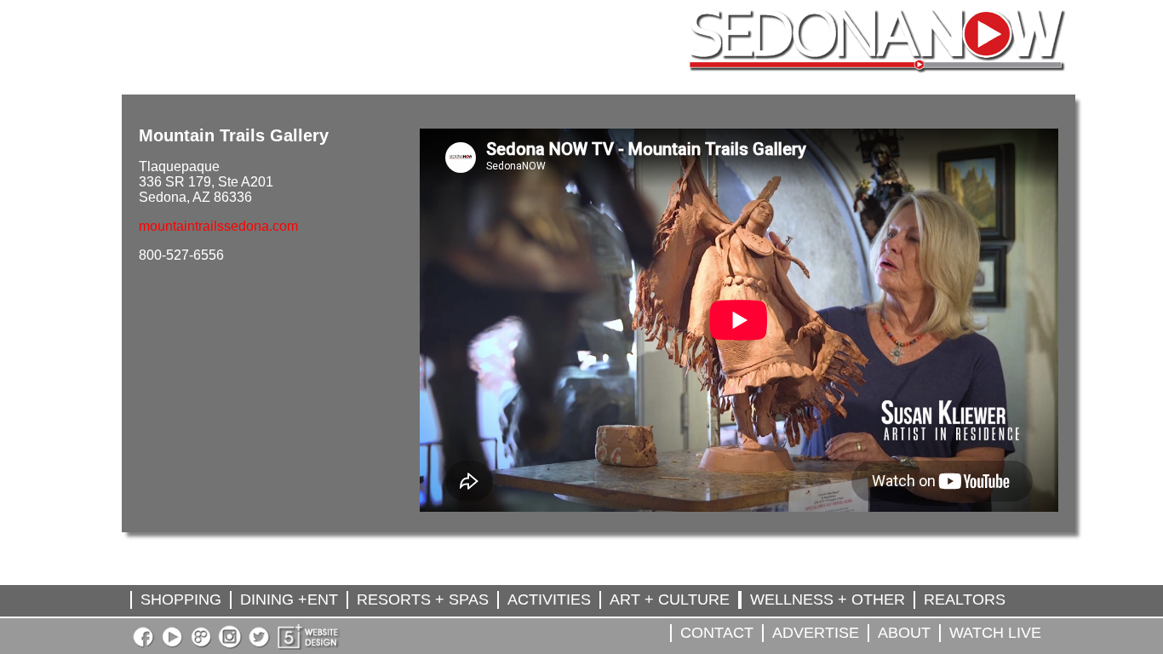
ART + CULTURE (670, 599)
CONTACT (716, 632)
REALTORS (964, 599)
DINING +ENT (289, 599)
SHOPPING (180, 599)
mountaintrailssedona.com (218, 226)
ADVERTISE (815, 632)
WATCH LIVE (995, 632)
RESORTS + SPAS (423, 599)
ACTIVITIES (549, 599)
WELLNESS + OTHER (827, 599)
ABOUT (904, 632)
